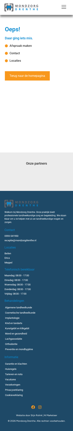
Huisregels (10, 369)
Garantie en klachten (16, 363)
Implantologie (12, 318)
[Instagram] (40, 407)
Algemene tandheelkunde (18, 307)
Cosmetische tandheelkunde (20, 312)
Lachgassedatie (13, 338)
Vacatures (10, 379)
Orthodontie (11, 344)
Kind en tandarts (13, 323)
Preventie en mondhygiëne (19, 349)
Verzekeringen (12, 384)
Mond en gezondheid (16, 333)
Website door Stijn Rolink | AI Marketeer (36, 415)
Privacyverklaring (14, 389)
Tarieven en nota (13, 374)
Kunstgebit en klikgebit (17, 328)
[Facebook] (33, 407)
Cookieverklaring (14, 395)
